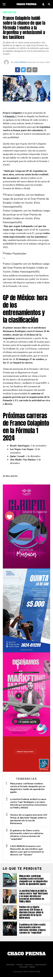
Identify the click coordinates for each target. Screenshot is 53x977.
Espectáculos (41, 964)
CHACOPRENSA (20, 62)
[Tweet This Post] (23, 69)
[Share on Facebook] (17, 69)
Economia (23, 967)
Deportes (29, 964)
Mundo (32, 967)
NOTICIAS (10, 964)
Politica (20, 964)
